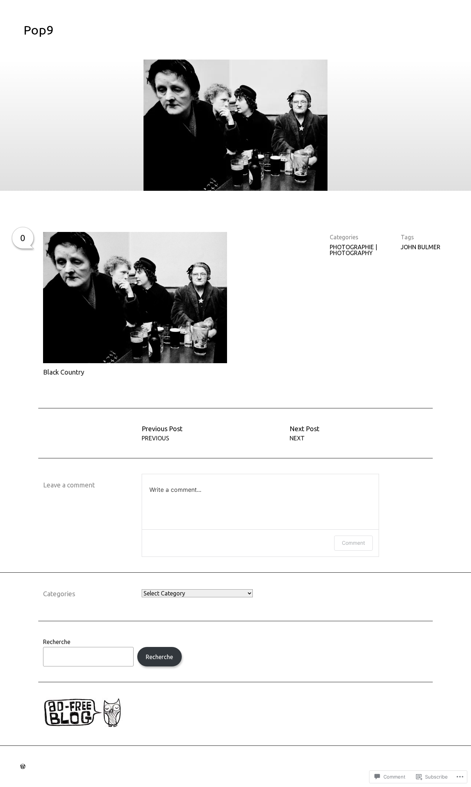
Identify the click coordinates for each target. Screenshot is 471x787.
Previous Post (162, 433)
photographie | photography (353, 250)
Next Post (304, 433)
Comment (353, 543)
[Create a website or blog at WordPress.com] (22, 766)
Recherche (56, 641)
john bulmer (420, 247)
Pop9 (38, 30)
